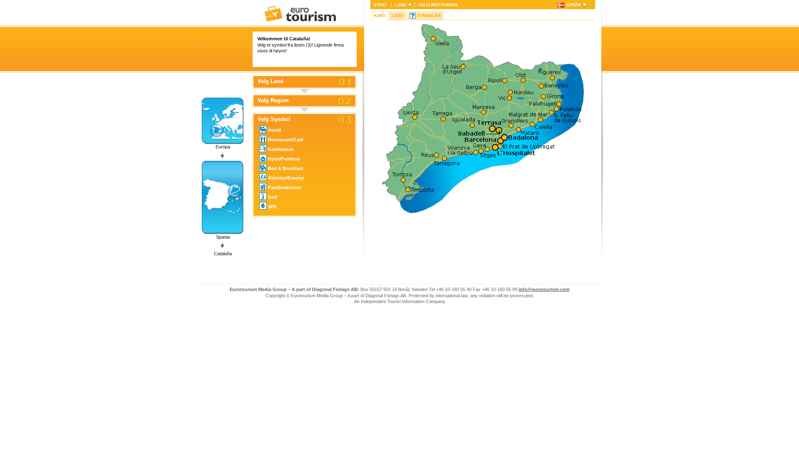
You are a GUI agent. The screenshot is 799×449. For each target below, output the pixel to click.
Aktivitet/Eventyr (286, 177)
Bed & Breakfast (285, 168)
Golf (273, 197)
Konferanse (280, 149)
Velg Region (273, 101)
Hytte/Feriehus (284, 158)
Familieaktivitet (284, 187)
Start (380, 4)
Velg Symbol (274, 119)
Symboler (429, 15)
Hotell (274, 130)
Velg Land (270, 81)
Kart (379, 15)
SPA (272, 206)
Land (400, 4)
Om (437, 4)
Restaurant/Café (285, 139)
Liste (398, 15)
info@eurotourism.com (544, 289)
